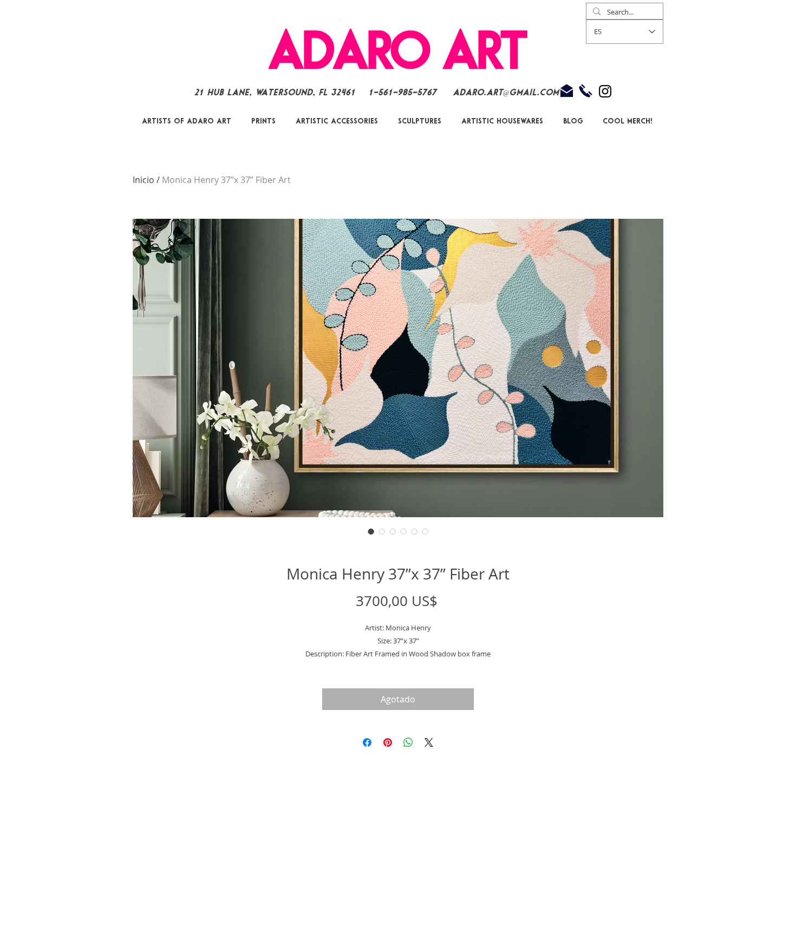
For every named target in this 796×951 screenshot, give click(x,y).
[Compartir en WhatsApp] (408, 742)
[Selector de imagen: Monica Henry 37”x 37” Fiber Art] (371, 531)
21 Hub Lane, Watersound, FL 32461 (274, 93)
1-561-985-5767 (404, 93)
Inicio (143, 180)
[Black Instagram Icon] (605, 91)
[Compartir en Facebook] (367, 742)
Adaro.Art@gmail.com (506, 93)
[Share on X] (428, 742)
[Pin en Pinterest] (387, 742)
